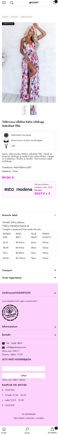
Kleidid (14, 16)
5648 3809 (16, 343)
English (30, 418)
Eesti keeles (19, 418)
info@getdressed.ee (16, 347)
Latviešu (40, 418)
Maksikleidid (26, 16)
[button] (27, 430)
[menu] (4, 2)
